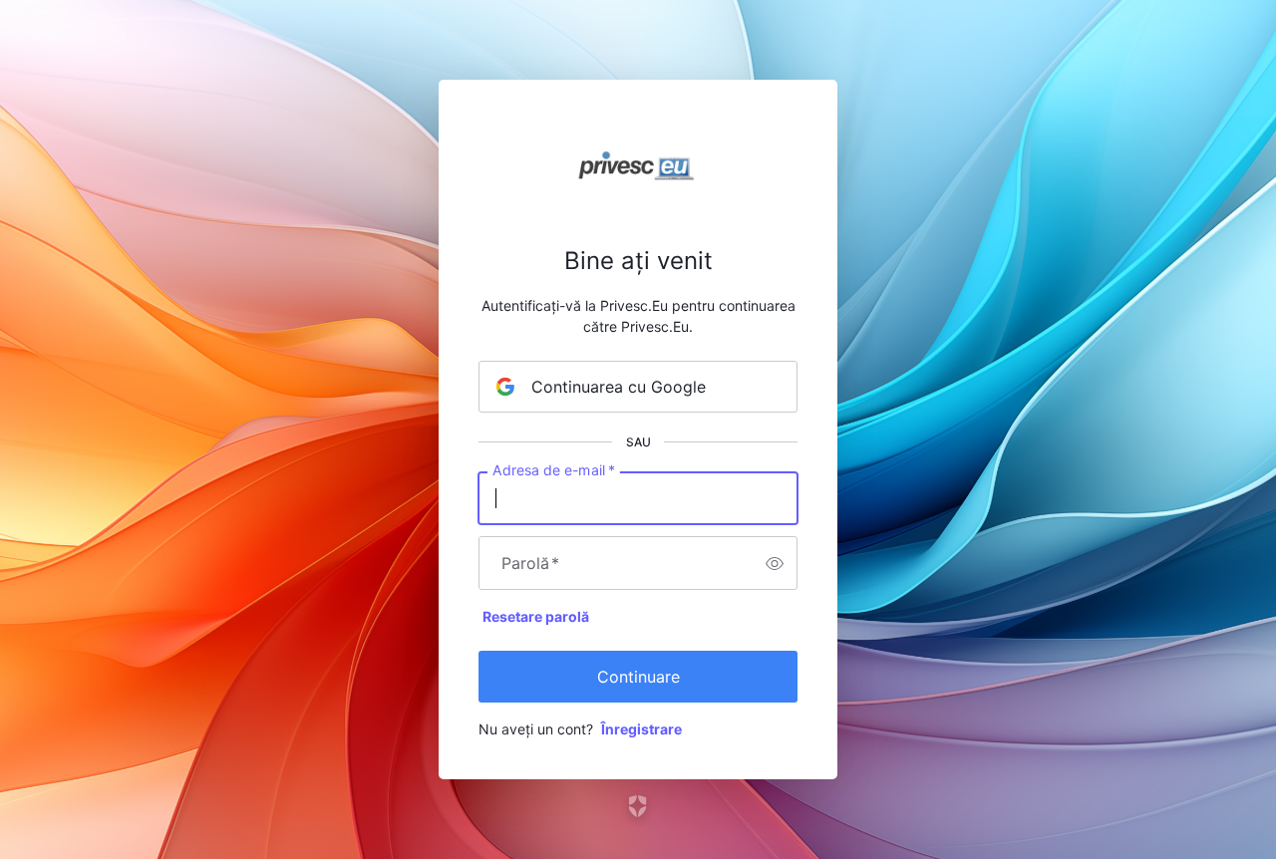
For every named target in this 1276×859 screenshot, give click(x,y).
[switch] (775, 563)
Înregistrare (641, 728)
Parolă (530, 563)
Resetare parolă (535, 616)
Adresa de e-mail (553, 470)
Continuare (638, 677)
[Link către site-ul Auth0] (638, 806)
